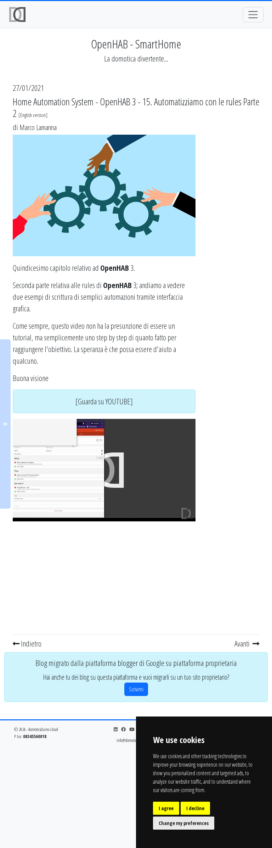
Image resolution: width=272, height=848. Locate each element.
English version (33, 115)
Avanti (242, 643)
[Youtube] (131, 729)
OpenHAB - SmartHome (136, 44)
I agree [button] (166, 808)
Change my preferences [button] (184, 823)
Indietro (30, 643)
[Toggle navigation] (253, 14)
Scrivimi (136, 689)
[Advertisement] (104, 576)
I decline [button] (195, 808)
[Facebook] (123, 729)
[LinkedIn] (116, 729)
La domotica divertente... (136, 58)
